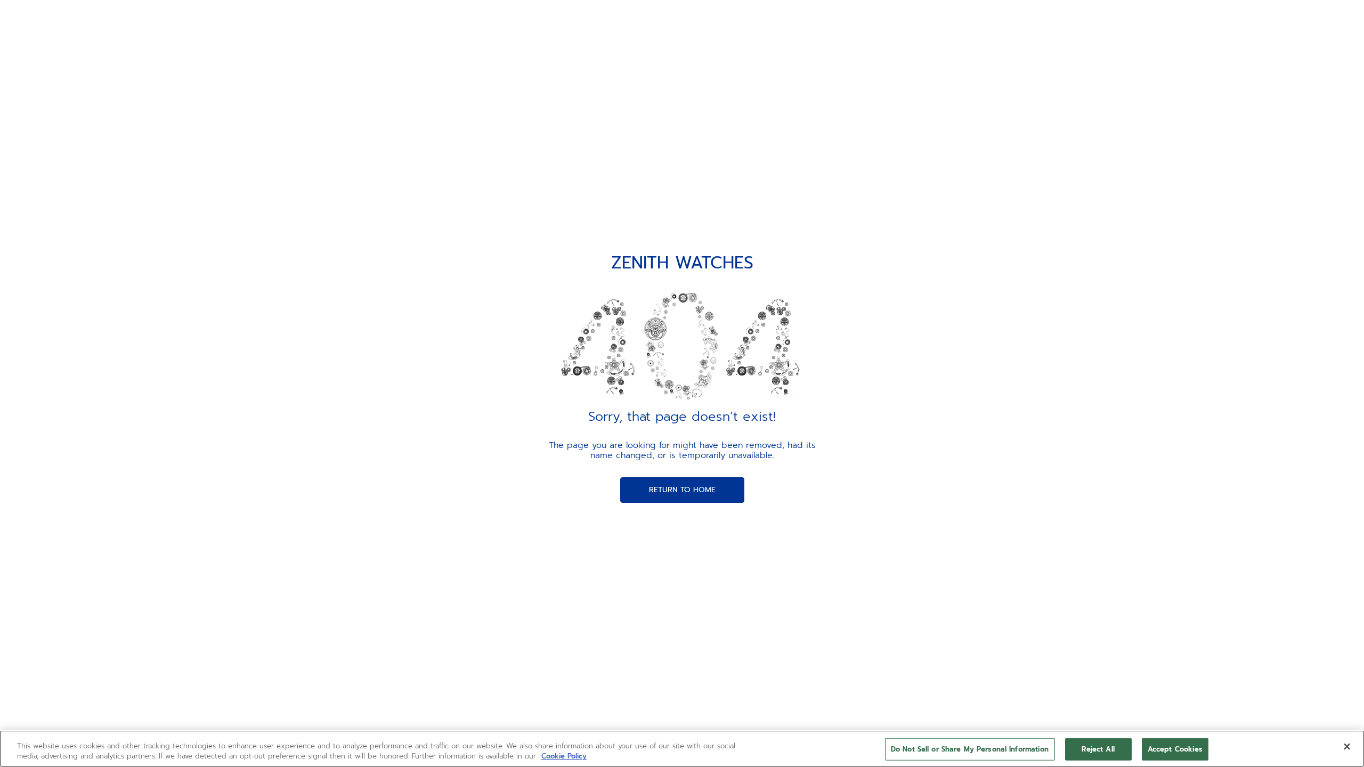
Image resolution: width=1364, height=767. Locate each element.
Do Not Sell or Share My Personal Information (970, 749)
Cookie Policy (564, 756)
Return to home (682, 489)
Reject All (1098, 749)
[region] (682, 748)
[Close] (1347, 746)
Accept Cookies (1175, 749)
